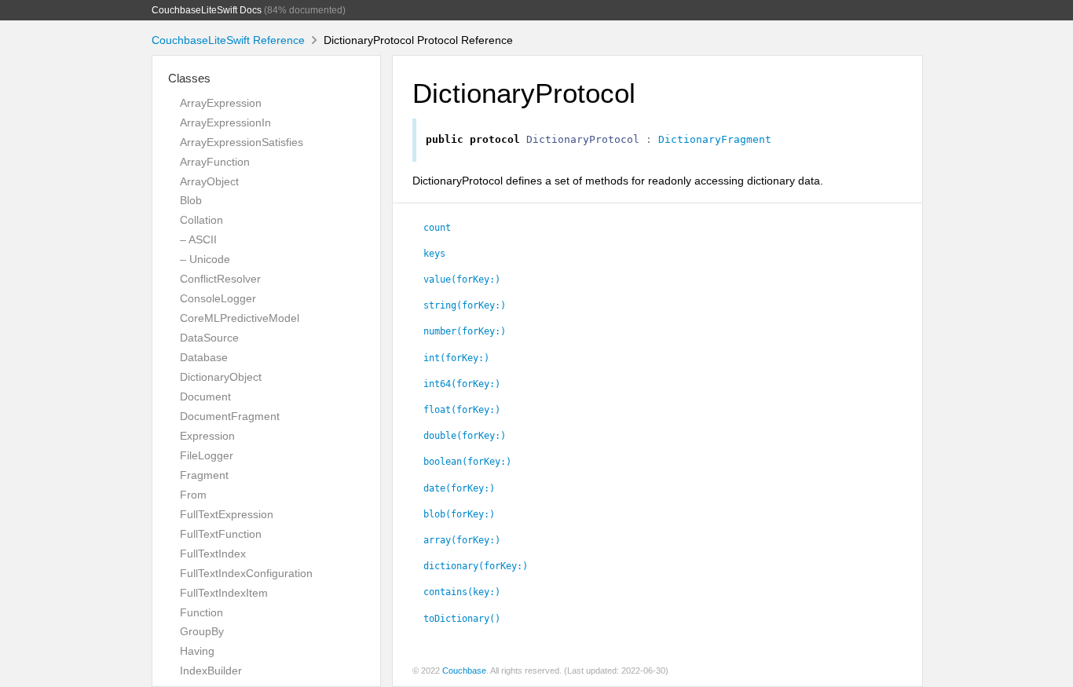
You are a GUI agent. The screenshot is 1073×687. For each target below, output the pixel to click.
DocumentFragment (230, 416)
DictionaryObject (221, 377)
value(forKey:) (461, 279)
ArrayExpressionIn (225, 122)
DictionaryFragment (714, 139)
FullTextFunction (221, 534)
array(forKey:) (461, 540)
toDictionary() (461, 618)
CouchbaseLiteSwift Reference (228, 40)
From (193, 494)
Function (201, 612)
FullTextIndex (213, 553)
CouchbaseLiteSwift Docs (207, 10)
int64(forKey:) (461, 383)
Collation (201, 220)
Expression (207, 435)
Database (204, 357)
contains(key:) (461, 592)
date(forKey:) (459, 488)
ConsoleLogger (218, 298)
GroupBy (202, 631)
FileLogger (206, 455)
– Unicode (205, 259)
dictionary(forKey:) (475, 566)
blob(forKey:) (459, 514)
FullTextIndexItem (224, 593)
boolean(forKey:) (467, 461)
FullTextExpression (226, 514)
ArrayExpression (221, 103)
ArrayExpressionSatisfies (241, 142)
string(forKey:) (464, 305)
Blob (191, 200)
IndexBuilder (211, 670)
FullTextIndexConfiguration (246, 573)
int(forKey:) (456, 358)
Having (197, 651)
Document (205, 396)
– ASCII (198, 239)
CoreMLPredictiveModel (239, 318)
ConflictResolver (220, 278)
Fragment (204, 475)
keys (434, 253)
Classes (189, 78)
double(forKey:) (464, 435)
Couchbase (464, 670)
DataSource (209, 337)
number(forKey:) (464, 331)
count (437, 227)
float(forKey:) (461, 409)
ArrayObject (209, 181)
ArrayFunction (215, 161)
